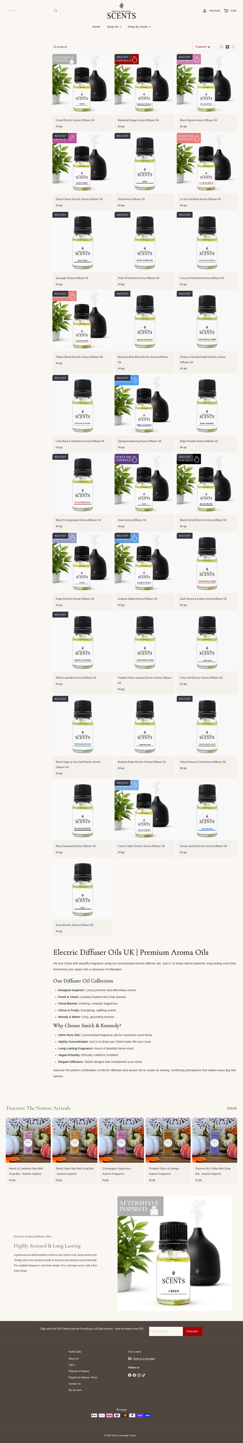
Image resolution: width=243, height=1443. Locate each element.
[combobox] (33, 10)
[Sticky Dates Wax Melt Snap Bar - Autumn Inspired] (74, 1151)
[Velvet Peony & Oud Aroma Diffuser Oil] (207, 734)
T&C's (72, 1364)
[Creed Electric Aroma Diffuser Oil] (82, 92)
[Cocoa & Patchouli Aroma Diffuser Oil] (207, 250)
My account (75, 1390)
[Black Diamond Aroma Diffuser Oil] (82, 818)
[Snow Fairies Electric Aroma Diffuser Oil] (82, 171)
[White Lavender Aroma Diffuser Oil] (82, 650)
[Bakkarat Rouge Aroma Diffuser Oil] (145, 92)
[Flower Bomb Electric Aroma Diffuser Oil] (82, 329)
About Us (74, 1358)
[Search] (56, 10)
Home (96, 26)
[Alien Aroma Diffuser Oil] (145, 492)
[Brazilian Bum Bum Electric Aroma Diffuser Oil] (145, 332)
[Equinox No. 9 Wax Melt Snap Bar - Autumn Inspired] (214, 1151)
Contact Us (75, 1383)
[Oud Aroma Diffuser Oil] (145, 171)
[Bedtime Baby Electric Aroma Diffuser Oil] (145, 734)
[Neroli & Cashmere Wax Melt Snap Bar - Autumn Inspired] (28, 1151)
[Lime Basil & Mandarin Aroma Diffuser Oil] (82, 413)
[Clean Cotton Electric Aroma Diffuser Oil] (145, 818)
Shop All (113, 26)
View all (231, 1108)
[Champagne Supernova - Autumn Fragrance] (121, 1151)
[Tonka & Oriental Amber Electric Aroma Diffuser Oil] (207, 332)
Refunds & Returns (79, 1371)
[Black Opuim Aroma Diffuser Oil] (207, 92)
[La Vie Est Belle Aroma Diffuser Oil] (207, 171)
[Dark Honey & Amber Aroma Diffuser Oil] (207, 571)
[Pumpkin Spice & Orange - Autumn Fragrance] (168, 1151)
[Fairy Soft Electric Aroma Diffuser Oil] (207, 650)
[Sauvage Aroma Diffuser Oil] (82, 250)
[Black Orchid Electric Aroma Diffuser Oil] (207, 492)
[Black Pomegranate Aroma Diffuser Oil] (82, 492)
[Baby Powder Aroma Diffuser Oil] (207, 413)
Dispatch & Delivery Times (83, 1377)
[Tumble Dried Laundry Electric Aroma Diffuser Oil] (145, 653)
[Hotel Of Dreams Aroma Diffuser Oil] (145, 250)
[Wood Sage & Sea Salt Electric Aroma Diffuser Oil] (82, 737)
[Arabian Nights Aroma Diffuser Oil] (145, 571)
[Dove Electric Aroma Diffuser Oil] (82, 897)
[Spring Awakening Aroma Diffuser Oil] (145, 413)
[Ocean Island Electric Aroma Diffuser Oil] (207, 818)
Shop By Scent (138, 26)
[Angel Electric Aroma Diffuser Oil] (82, 571)
